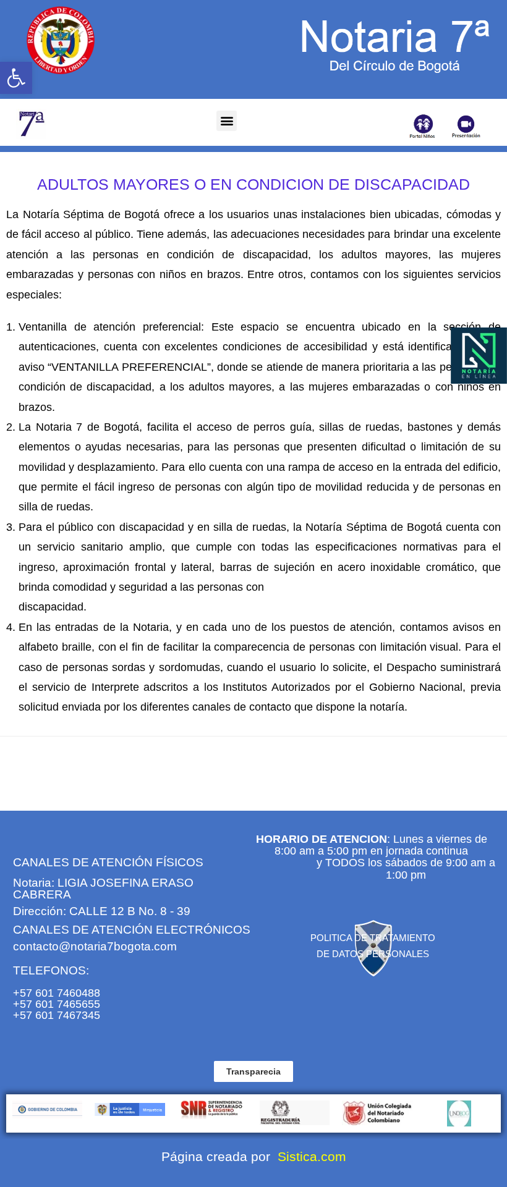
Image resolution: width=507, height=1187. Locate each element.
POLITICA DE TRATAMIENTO (372, 937)
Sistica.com (310, 1156)
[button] (16, 78)
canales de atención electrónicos (131, 929)
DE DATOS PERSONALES (373, 953)
